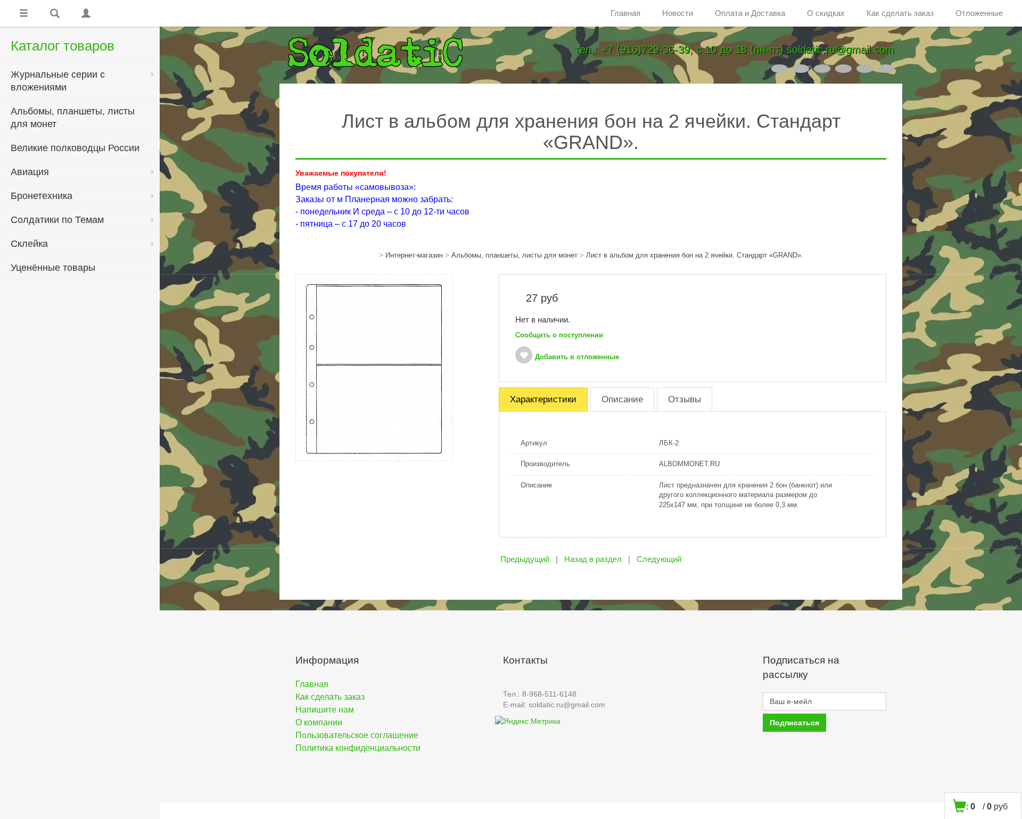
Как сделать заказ (900, 13)
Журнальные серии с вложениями (58, 81)
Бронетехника (41, 196)
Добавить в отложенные (577, 357)
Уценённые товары (53, 267)
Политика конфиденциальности (358, 747)
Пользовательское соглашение (356, 735)
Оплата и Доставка (750, 13)
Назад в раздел (593, 559)
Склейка (29, 243)
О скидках (826, 13)
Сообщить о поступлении (559, 335)
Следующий (659, 559)
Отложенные (979, 13)
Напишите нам (324, 709)
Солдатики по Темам (57, 219)
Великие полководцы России (75, 148)
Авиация (30, 172)
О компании (318, 722)
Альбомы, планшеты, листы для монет (73, 117)
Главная (625, 13)
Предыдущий (524, 559)
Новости (677, 13)
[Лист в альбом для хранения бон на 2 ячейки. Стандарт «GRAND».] (374, 367)
